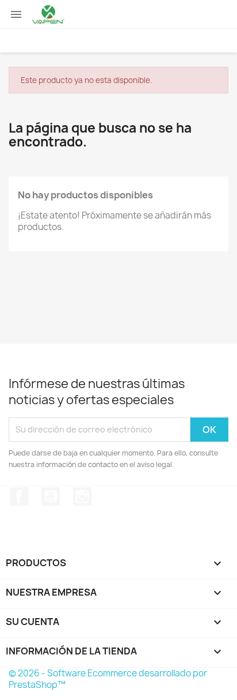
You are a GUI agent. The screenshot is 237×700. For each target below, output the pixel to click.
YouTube (50, 496)
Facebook (19, 496)
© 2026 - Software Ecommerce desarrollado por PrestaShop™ (108, 679)
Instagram (82, 496)
